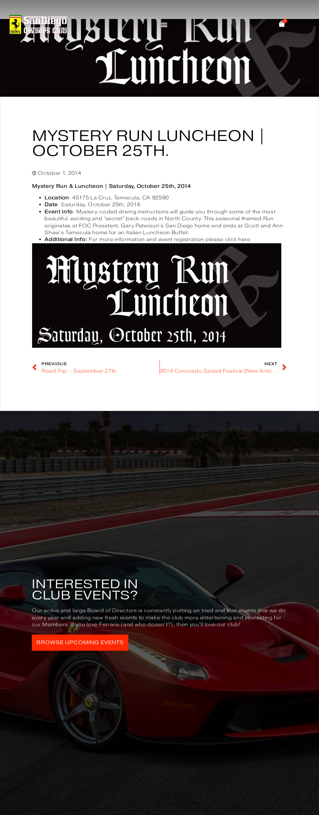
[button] (164, 24)
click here (237, 239)
